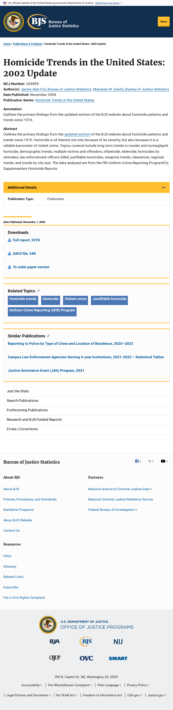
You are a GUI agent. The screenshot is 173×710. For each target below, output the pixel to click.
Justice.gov (156, 695)
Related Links (13, 577)
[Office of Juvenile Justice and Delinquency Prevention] (54, 661)
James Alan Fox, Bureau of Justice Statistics (56, 89)
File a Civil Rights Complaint (24, 598)
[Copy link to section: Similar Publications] (47, 335)
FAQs (7, 556)
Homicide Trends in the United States (64, 100)
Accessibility (31, 685)
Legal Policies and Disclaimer (27, 695)
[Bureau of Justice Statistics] (86, 647)
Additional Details (22, 187)
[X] (152, 464)
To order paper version (31, 267)
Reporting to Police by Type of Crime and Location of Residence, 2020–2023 (70, 343)
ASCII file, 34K (24, 253)
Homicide (50, 299)
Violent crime (75, 299)
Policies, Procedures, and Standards (30, 499)
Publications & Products (27, 43)
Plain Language (108, 685)
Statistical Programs (18, 510)
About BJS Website (17, 520)
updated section (77, 134)
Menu (163, 21)
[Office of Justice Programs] (13, 21)
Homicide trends (22, 299)
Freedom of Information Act (102, 695)
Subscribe (10, 587)
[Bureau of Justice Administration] (55, 645)
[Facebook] (140, 464)
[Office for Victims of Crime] (86, 661)
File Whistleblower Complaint (68, 685)
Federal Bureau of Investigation (111, 510)
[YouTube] (165, 464)
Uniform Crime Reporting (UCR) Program (42, 310)
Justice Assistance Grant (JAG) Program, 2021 (46, 370)
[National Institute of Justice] (118, 645)
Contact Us (11, 530)
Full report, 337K (26, 240)
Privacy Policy (137, 685)
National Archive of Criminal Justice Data (119, 489)
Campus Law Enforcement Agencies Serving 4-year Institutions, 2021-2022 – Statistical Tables (86, 357)
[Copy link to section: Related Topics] (37, 290)
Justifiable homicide (109, 299)
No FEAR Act (65, 695)
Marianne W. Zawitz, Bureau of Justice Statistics (131, 89)
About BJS (11, 489)
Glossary (9, 566)
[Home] (53, 21)
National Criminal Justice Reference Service (120, 499)
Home (7, 43)
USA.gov (133, 695)
